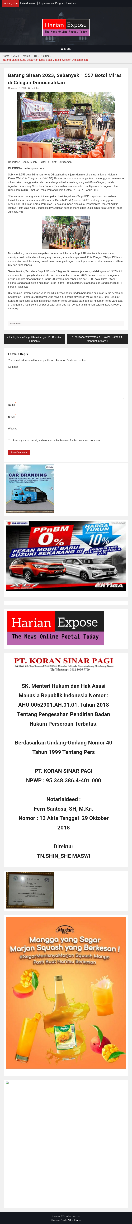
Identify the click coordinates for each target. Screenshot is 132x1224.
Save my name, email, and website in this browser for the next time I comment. (56, 440)
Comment (13, 366)
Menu (67, 48)
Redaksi (35, 88)
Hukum (17, 323)
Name (11, 404)
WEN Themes (74, 1220)
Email (11, 416)
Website (12, 428)
